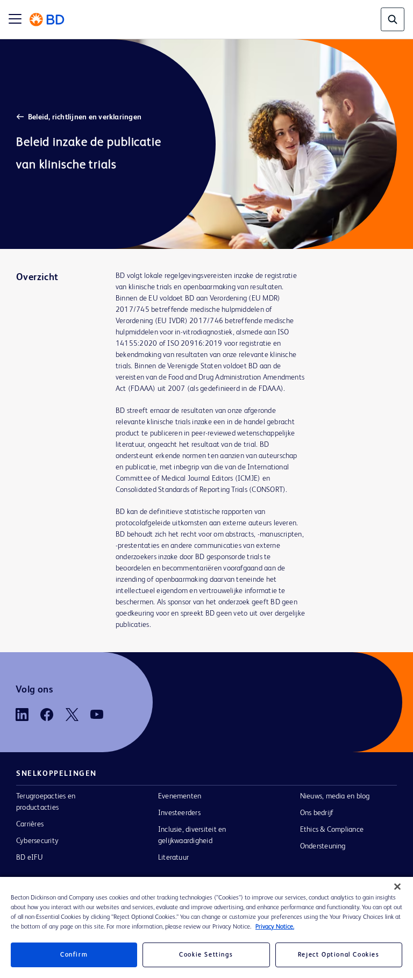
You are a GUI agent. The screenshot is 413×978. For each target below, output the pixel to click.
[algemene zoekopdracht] (392, 19)
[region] (206, 927)
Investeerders (179, 813)
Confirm (74, 955)
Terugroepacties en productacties (45, 802)
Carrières (30, 824)
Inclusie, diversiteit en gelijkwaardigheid (192, 835)
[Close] (397, 886)
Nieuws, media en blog (335, 796)
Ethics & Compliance (332, 829)
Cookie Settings (206, 955)
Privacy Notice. (274, 927)
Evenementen (180, 796)
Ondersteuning (323, 846)
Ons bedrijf (317, 813)
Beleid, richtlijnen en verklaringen (84, 117)
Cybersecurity (37, 841)
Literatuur (173, 857)
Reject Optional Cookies (339, 955)
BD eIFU (30, 857)
